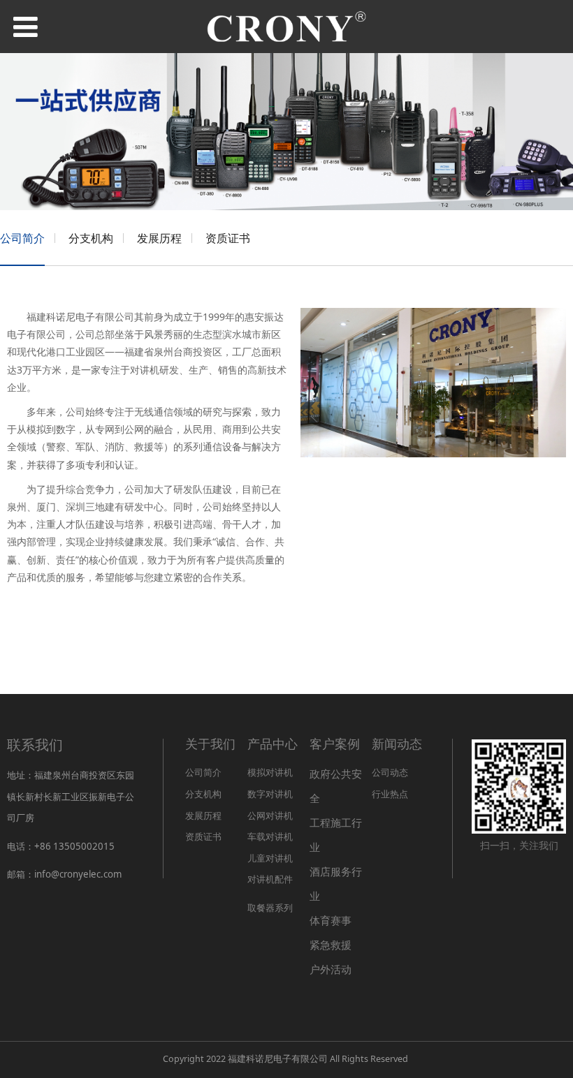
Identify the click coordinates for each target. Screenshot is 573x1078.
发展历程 (159, 238)
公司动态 (390, 772)
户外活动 (330, 969)
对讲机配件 (270, 879)
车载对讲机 (270, 836)
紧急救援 (330, 945)
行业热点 (390, 794)
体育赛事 (330, 920)
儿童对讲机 (270, 858)
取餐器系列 (270, 907)
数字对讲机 (270, 794)
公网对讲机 (270, 815)
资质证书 (227, 238)
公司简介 (22, 238)
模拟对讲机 (270, 772)
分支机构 (90, 238)
